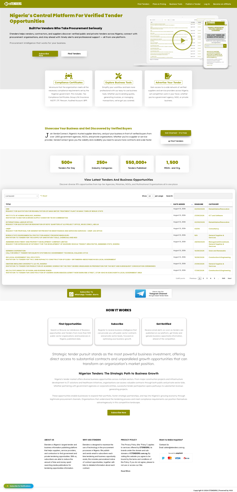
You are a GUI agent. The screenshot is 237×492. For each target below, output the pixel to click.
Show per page (152, 196)
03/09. (197, 229)
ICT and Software (216, 215)
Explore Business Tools (118, 82)
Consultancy (214, 229)
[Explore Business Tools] (118, 76)
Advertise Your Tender (168, 82)
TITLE (8, 204)
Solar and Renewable (217, 251)
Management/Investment (219, 242)
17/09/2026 (199, 270)
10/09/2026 (199, 257)
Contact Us (164, 445)
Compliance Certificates (69, 82)
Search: (169, 196)
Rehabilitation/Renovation (219, 209)
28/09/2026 (200, 242)
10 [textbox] (150, 196)
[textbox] (22, 196)
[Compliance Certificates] (69, 76)
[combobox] (21, 196)
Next (229, 278)
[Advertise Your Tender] (168, 76)
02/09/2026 (200, 209)
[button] (182, 40)
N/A (196, 235)
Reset (45, 196)
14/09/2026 (199, 251)
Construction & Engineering (220, 257)
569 (223, 278)
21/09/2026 (199, 215)
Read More (125, 471)
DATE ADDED (179, 204)
